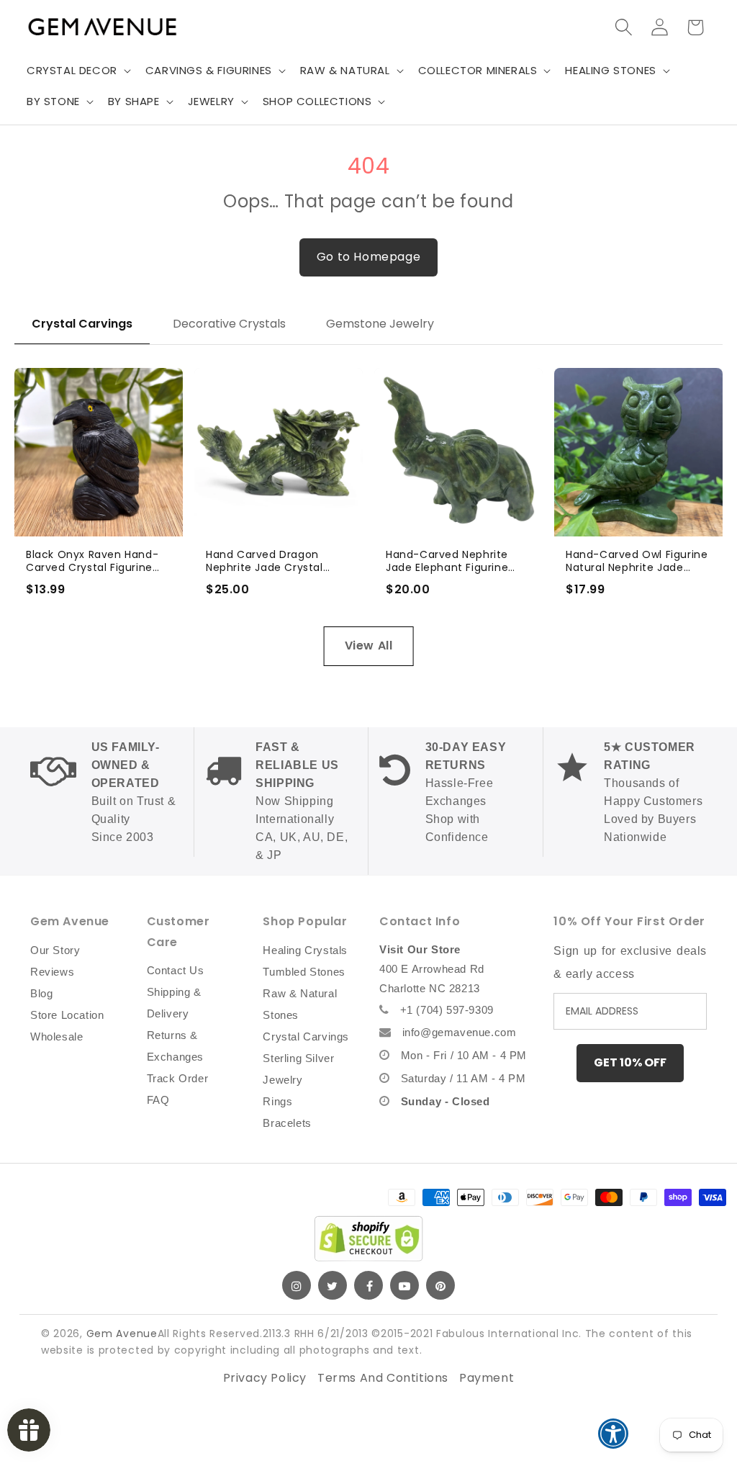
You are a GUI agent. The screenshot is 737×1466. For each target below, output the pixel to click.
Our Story (55, 950)
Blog (41, 993)
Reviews (52, 972)
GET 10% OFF (630, 1062)
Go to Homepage (368, 256)
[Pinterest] (440, 1285)
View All (369, 645)
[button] (77, 70)
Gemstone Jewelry (380, 323)
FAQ (158, 1100)
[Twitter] (332, 1285)
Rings (277, 1101)
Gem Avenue (122, 1333)
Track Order (178, 1078)
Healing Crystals (305, 950)
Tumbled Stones (304, 972)
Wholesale (56, 1036)
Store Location (67, 1015)
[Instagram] (296, 1285)
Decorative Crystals (229, 323)
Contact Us (175, 970)
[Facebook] (368, 1285)
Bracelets (287, 1123)
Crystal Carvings (82, 323)
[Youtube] (404, 1285)
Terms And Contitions (382, 1378)
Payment (486, 1378)
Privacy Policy (265, 1378)
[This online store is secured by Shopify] (368, 1238)
